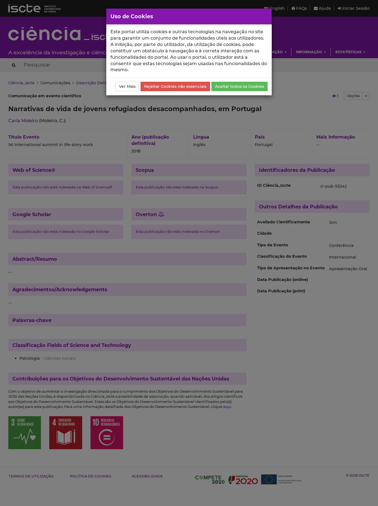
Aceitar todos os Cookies (239, 86)
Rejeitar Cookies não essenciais (175, 86)
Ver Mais (127, 86)
